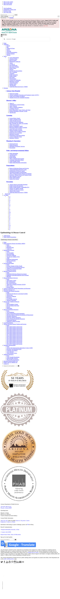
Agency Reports (13, 106)
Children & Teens (10, 48)
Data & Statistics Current (12, 304)
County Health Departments (12, 357)
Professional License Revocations (17, 135)
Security (5, 587)
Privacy (5, 583)
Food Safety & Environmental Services (15, 267)
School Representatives (11, 52)
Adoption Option (13, 59)
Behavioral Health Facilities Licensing (18, 127)
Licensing (9, 115)
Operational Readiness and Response (17, 172)
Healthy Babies (12, 76)
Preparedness (10, 165)
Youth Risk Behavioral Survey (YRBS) (18, 86)
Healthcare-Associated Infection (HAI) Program (17, 275)
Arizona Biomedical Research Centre (18, 169)
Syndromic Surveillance (11, 350)
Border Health (12, 157)
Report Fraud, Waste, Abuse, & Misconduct (11, 534)
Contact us (9, 522)
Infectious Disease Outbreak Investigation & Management (19, 314)
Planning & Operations (13, 141)
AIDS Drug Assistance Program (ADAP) (16, 284)
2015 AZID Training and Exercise (14, 337)
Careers (27, 520)
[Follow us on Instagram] (15, 562)
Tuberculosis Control (11, 280)
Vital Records (12, 85)
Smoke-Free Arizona (14, 179)
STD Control (9, 285)
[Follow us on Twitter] (2, 562)
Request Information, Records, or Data (18, 111)
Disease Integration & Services (11, 278)
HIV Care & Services (11, 283)
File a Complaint (13, 72)
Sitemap (5, 588)
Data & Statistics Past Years (12, 305)
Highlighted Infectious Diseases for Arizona (16, 274)
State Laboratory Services (15, 176)
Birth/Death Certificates (14, 61)
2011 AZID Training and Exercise (14, 342)
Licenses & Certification (15, 80)
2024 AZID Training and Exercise (14, 329)
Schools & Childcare (11, 255)
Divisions (6, 88)
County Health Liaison (14, 161)
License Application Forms (15, 136)
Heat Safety (12, 77)
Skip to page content (8, 1)
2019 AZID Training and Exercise (14, 332)
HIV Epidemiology (10, 281)
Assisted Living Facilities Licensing (17, 131)
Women (8, 45)
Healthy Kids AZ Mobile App (10, 362)
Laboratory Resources (11, 316)
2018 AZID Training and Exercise (14, 333)
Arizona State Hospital (13, 91)
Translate (11, 17)
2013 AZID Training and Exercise (14, 340)
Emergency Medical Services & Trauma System (20, 175)
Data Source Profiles (14, 67)
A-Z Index (6, 195)
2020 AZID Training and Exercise (14, 330)
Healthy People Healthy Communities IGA (19, 187)
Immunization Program (9, 250)
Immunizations (12, 78)
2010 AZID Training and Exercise (14, 344)
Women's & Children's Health (16, 188)
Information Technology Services (17, 146)
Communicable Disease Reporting (11, 291)
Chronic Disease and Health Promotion (18, 184)
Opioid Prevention (13, 82)
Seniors (8, 49)
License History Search (14, 118)
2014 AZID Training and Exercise (14, 338)
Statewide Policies (8, 582)
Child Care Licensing (14, 124)
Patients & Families (13, 93)
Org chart (23, 520)
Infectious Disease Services (10, 271)
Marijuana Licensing (14, 81)
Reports (8, 307)
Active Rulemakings (14, 57)
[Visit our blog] (9, 562)
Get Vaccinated (9, 252)
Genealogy (11, 73)
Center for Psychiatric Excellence (17, 96)
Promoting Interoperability (10, 345)
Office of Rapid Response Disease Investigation (20, 173)
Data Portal (7, 193)
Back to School (12, 60)
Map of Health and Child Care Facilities (18, 123)
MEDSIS (8, 276)
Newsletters (9, 262)
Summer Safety (12, 84)
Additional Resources (8, 354)
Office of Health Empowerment (16, 158)
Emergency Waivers (14, 138)
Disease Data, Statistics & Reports (11, 301)
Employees (3, 522)
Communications (13, 154)
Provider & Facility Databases (16, 122)
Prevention (9, 181)
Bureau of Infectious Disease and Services (19, 168)
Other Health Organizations (12, 359)
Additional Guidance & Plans (13, 321)
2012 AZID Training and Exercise (14, 341)
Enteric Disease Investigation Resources (15, 318)
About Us (11, 103)
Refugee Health (10, 287)
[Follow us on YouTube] (7, 562)
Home (5, 43)
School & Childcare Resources (13, 317)
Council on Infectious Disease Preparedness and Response (17, 288)
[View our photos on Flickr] (23, 562)
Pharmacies (9, 297)
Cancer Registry (10, 351)
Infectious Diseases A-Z (9, 289)
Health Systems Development (16, 186)
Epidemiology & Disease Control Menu (9, 239)
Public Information (13, 153)
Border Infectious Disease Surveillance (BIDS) (14, 243)
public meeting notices (9, 559)
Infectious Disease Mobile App (11, 361)
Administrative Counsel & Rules (16, 104)
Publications (9, 308)
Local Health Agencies (11, 299)
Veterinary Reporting (11, 300)
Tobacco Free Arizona (14, 191)
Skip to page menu (8, 3)
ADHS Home (7, 235)
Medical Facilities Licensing (15, 130)
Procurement (12, 147)
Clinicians (8, 51)
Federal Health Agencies (12, 358)
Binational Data (10, 247)
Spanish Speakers (10, 53)
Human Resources (13, 145)
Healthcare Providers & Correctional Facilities (17, 293)
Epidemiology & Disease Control (17, 171)
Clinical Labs (9, 295)
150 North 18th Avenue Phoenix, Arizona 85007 (6, 507)
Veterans (8, 55)
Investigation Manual (11, 320)
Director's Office (11, 100)
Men (7, 47)
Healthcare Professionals (12, 259)
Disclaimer (6, 586)
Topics (5, 56)
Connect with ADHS (6, 532)
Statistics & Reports (11, 260)
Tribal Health (12, 156)
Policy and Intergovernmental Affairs (17, 150)
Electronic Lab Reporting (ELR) (13, 349)
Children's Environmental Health (14, 268)
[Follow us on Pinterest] (12, 562)
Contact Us (9, 248)
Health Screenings (13, 74)
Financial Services (13, 143)
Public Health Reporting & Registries (18, 162)
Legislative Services (14, 108)
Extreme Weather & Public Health (14, 266)
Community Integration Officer (16, 160)
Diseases (11, 69)
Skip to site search (8, 4)
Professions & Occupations (15, 132)
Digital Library (12, 68)
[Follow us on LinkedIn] (17, 562)
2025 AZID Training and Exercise (14, 328)
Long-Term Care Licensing (15, 128)
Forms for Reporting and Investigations (15, 313)
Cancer (11, 63)
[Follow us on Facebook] (4, 562)
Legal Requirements (8, 322)
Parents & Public (10, 254)
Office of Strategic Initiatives (16, 107)
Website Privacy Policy (33, 552)
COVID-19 (12, 64)
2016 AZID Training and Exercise (14, 336)
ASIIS (7, 258)
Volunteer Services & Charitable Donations (19, 97)
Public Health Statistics (14, 177)
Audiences (6, 44)
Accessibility (6, 584)
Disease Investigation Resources (11, 309)
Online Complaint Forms (15, 119)
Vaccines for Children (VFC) (13, 256)
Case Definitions (10, 312)
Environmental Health (9, 263)
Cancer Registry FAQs (11, 353)
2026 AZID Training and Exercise (14, 326)
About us (18, 520)
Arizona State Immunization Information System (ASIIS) (19, 348)
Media (13, 522)
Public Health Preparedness (10, 237)
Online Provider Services (15, 121)
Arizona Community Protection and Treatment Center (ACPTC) (24, 95)
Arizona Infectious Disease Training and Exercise (15, 324)
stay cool (46, 25)
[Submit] (18, 366)
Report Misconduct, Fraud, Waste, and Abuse (19, 110)
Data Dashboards (13, 65)
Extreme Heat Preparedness (15, 70)
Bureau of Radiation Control (16, 126)
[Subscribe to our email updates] (20, 562)
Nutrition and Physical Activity (16, 189)
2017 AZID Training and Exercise (14, 334)
